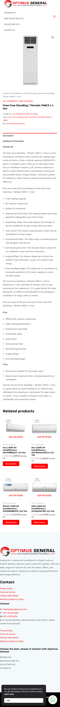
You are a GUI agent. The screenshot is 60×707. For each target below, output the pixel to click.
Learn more (9, 694)
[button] (52, 37)
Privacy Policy (6, 588)
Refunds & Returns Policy (12, 599)
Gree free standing (36, 117)
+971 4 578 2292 (9, 616)
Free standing (17, 117)
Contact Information (9, 595)
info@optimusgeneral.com (14, 609)
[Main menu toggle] (54, 16)
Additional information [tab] (13, 141)
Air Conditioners (16, 93)
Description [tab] (8, 135)
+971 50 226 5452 (10, 612)
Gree (26, 117)
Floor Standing (30, 93)
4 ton (9, 117)
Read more (11, 463)
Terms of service (7, 592)
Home (5, 93)
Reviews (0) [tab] (8, 146)
